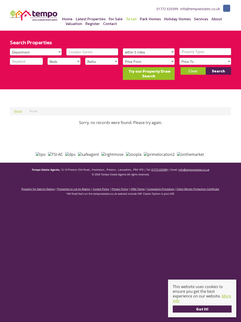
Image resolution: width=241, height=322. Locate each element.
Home (67, 19)
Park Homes (150, 19)
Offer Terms (138, 189)
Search (218, 71)
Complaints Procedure (160, 189)
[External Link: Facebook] (226, 9)
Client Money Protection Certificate (198, 189)
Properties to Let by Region (73, 189)
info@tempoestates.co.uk (193, 169)
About (216, 19)
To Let (131, 19)
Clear (193, 71)
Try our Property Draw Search (149, 73)
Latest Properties (90, 19)
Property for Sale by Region (38, 189)
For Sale (116, 19)
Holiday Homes (177, 19)
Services (201, 19)
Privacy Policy (120, 189)
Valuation (73, 23)
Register (92, 23)
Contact (110, 23)
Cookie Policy (101, 189)
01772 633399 (159, 169)
